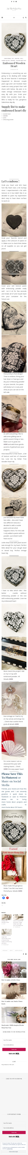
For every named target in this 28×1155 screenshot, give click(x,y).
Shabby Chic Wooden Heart (5, 921)
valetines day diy (18, 950)
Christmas (7, 58)
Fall (21, 58)
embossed (5, 950)
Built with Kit (14, 1053)
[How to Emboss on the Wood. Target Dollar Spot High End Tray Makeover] (18, 917)
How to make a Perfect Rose (11, 980)
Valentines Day (21, 60)
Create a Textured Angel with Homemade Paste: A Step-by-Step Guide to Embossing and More (7, 939)
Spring (13, 60)
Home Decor (6, 60)
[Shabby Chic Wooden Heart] (7, 917)
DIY (13, 58)
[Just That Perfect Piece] (14, 9)
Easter (17, 58)
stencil (11, 950)
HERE (6, 444)
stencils (5, 116)
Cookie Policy (10, 1148)
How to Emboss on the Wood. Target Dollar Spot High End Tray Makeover (18, 923)
